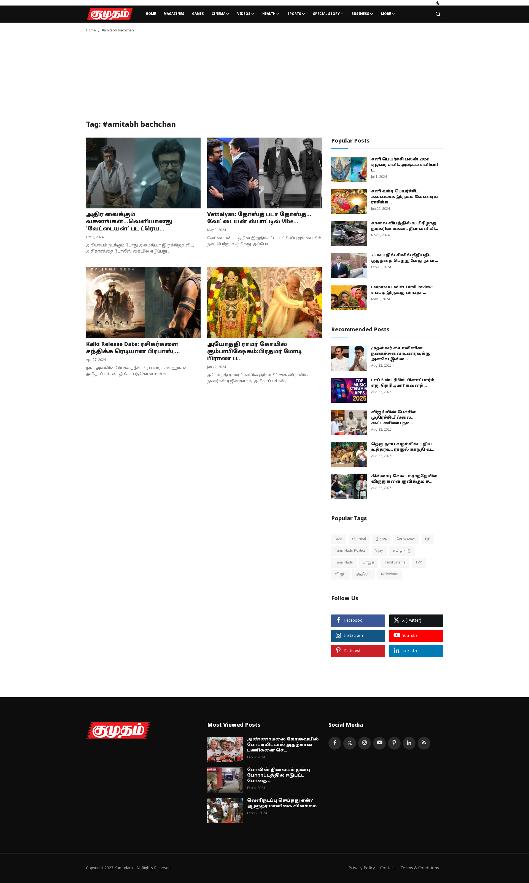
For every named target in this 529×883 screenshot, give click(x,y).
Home (151, 14)
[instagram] (364, 743)
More (386, 14)
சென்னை (405, 539)
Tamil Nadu (344, 562)
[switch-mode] (438, 3)
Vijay (379, 551)
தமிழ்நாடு (402, 551)
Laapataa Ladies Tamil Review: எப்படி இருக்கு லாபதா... (402, 290)
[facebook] (334, 743)
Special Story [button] (326, 14)
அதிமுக (363, 574)
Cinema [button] (218, 14)
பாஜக (368, 562)
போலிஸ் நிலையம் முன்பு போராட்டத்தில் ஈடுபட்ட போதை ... (279, 775)
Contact (387, 868)
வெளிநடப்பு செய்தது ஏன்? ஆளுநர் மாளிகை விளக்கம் (282, 803)
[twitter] (349, 743)
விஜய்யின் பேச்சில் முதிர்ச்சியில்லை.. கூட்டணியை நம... (394, 418)
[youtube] (379, 743)
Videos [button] (243, 14)
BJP (427, 539)
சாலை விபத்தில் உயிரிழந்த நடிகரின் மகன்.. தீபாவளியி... (404, 226)
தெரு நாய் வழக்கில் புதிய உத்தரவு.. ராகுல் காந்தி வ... (402, 447)
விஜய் (340, 574)
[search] (438, 14)
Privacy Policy (362, 868)
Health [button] (269, 14)
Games (198, 14)
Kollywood (389, 574)
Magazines (174, 14)
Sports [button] (294, 14)
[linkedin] (409, 743)
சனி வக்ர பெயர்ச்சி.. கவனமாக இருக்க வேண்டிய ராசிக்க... (404, 197)
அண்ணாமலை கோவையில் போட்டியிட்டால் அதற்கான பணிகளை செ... (283, 745)
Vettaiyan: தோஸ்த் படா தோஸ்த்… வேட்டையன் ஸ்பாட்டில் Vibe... (259, 218)
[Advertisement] (264, 79)
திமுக (381, 539)
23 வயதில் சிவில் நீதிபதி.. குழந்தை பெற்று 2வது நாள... (404, 258)
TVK (418, 562)
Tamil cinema (395, 562)
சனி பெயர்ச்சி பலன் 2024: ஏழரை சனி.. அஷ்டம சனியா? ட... (405, 165)
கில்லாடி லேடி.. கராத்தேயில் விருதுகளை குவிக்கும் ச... (404, 479)
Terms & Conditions (419, 868)
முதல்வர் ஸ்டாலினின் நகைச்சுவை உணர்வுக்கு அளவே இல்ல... (400, 354)
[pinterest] (394, 743)
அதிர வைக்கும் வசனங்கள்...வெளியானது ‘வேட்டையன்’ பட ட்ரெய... (129, 221)
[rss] (424, 743)
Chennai (359, 539)
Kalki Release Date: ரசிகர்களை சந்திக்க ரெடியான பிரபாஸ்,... (133, 348)
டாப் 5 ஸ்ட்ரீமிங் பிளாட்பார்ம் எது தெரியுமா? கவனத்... (402, 383)
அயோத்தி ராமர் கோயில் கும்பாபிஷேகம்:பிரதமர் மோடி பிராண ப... (254, 351)
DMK (338, 539)
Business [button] (360, 14)
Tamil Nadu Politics (350, 551)
